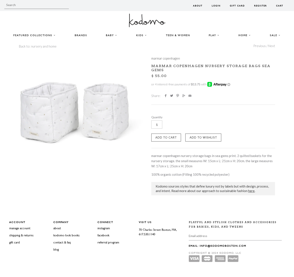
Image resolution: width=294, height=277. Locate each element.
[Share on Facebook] (165, 96)
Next (271, 46)
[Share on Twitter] (172, 96)
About (198, 6)
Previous (259, 46)
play (213, 35)
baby (110, 35)
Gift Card (237, 6)
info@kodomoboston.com (223, 245)
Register (260, 6)
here (251, 191)
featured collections (33, 35)
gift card (14, 242)
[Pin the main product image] (178, 96)
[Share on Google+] (184, 96)
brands (81, 35)
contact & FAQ (62, 242)
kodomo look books (66, 235)
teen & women (178, 35)
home (243, 35)
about (57, 228)
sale (274, 35)
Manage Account (19, 228)
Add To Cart (166, 137)
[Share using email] (190, 96)
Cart (279, 6)
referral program (108, 242)
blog (56, 249)
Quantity (156, 117)
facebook (103, 235)
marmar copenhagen (165, 58)
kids (140, 35)
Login (216, 6)
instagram (103, 228)
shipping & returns (21, 235)
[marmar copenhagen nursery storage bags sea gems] (81, 113)
